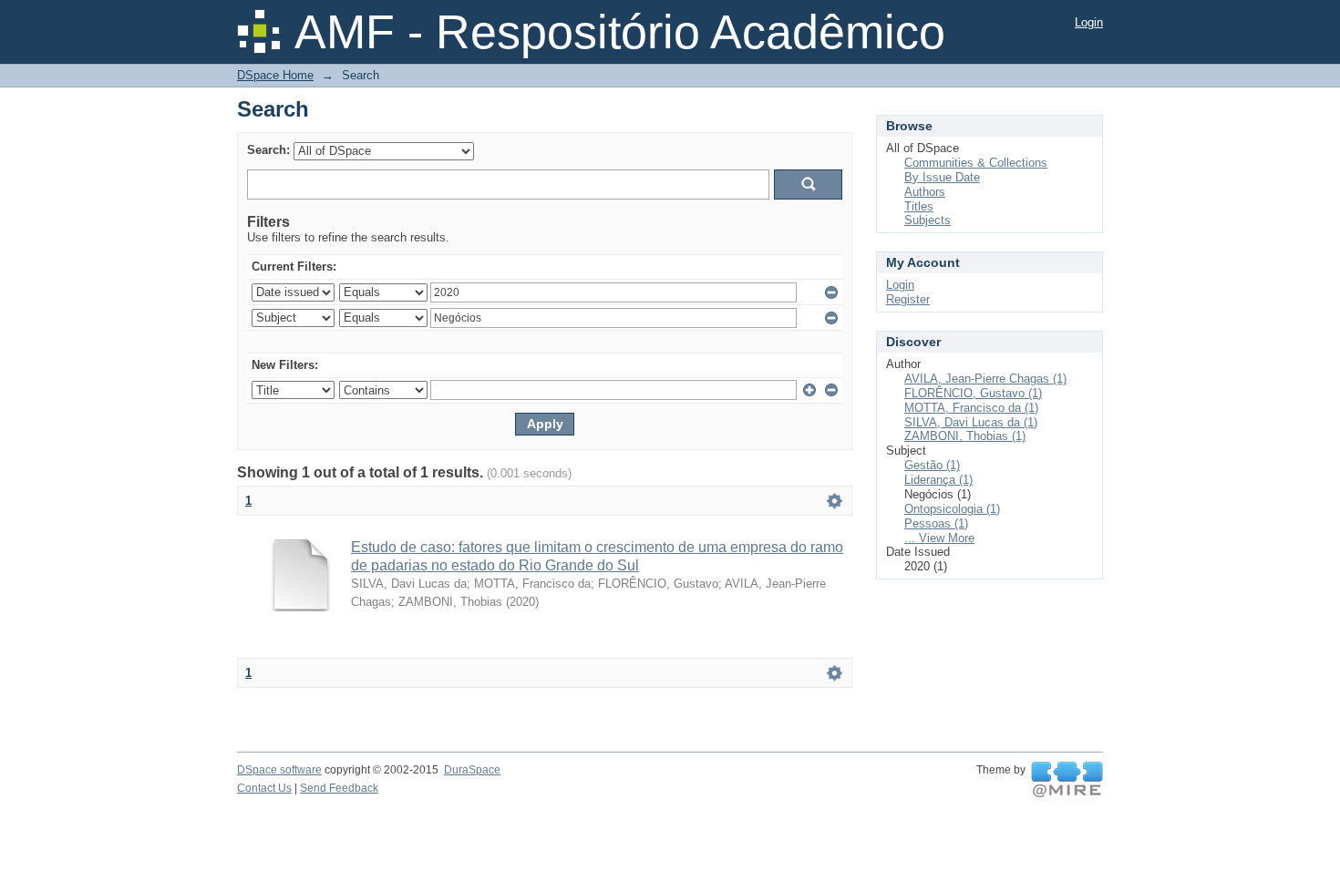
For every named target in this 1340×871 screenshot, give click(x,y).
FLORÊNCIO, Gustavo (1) (973, 393)
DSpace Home (275, 75)
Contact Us (264, 788)
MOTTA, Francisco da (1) (971, 408)
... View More (939, 538)
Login (1089, 22)
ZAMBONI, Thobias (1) (965, 436)
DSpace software (279, 769)
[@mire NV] (1067, 780)
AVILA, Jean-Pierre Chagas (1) (985, 378)
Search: (268, 150)
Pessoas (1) (936, 523)
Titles (918, 206)
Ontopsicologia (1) (952, 509)
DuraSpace (472, 769)
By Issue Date (942, 177)
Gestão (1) (932, 465)
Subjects (927, 220)
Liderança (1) (938, 480)
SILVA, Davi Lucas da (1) (970, 422)
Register (908, 299)
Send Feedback (339, 788)
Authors (924, 192)
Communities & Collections (975, 162)
